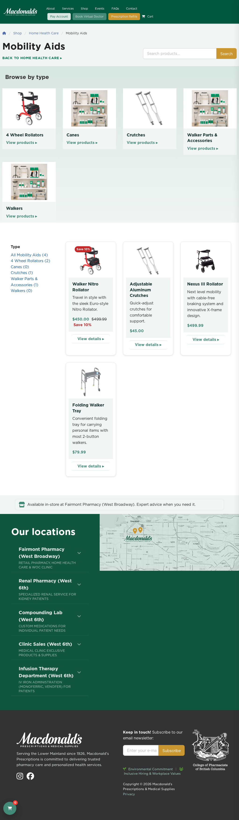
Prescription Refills (124, 16)
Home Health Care (44, 33)
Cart (150, 16)
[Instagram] (20, 777)
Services (68, 9)
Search (226, 53)
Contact (131, 9)
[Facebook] (30, 777)
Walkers (21, 290)
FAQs (115, 9)
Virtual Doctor (89, 16)
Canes (20, 266)
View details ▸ (90, 338)
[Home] (4, 33)
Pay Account (59, 16)
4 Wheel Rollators (30, 260)
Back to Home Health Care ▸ (32, 58)
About (50, 9)
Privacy (129, 794)
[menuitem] (49, 557)
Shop (84, 9)
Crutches (22, 272)
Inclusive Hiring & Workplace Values (152, 773)
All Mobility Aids (29, 254)
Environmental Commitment (150, 769)
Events (99, 9)
